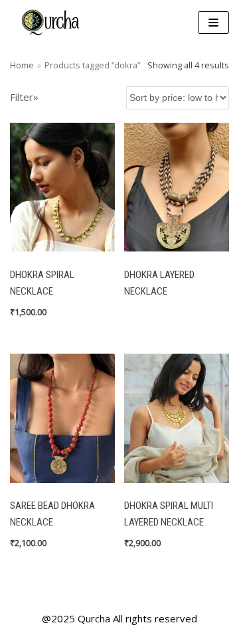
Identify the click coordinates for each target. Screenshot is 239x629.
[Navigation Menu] (213, 22)
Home (22, 65)
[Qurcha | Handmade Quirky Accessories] (50, 22)
